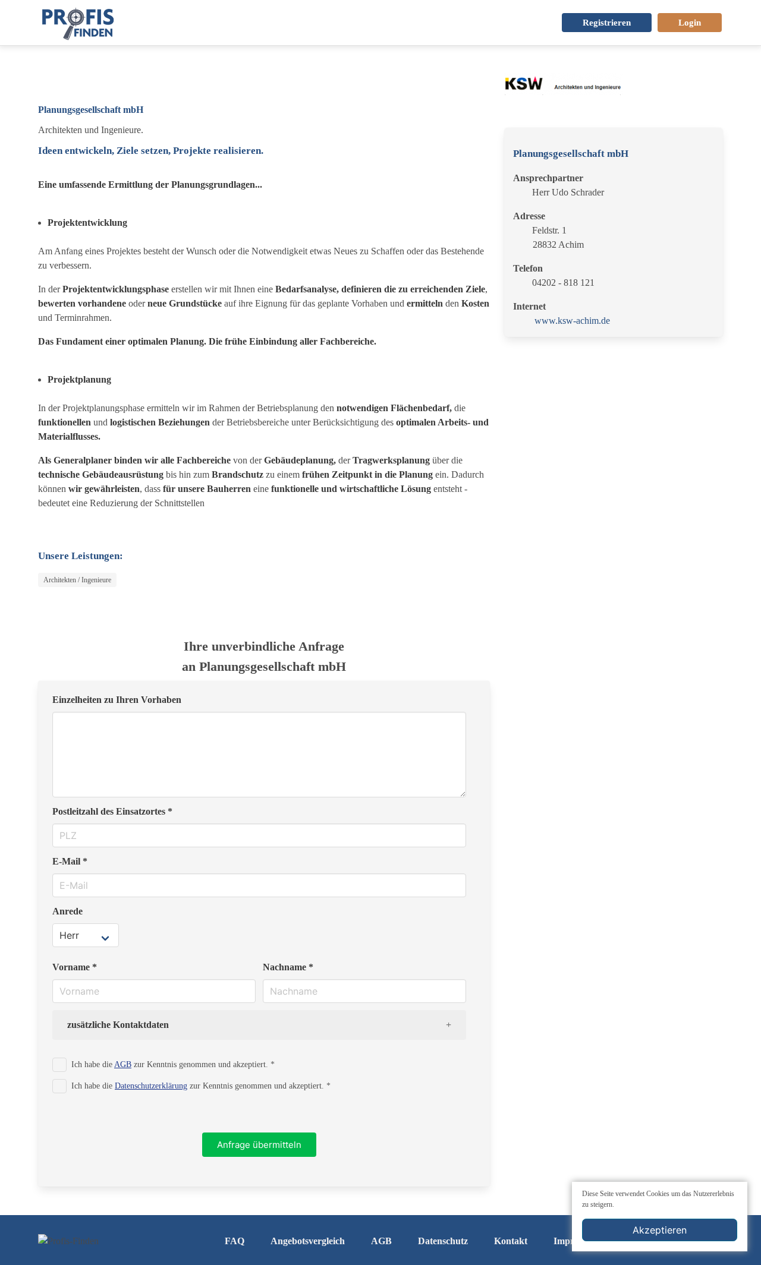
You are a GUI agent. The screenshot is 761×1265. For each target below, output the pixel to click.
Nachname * (288, 967)
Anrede (67, 911)
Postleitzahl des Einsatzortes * (112, 811)
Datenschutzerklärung (151, 1085)
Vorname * (74, 967)
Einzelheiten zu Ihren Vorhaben (116, 700)
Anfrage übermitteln (259, 1144)
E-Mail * (69, 861)
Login (689, 22)
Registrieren (607, 22)
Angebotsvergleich (308, 1241)
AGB (122, 1064)
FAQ (234, 1241)
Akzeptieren (660, 1230)
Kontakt (510, 1241)
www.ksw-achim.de (572, 321)
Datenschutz (443, 1241)
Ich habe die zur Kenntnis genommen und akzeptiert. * (173, 1064)
